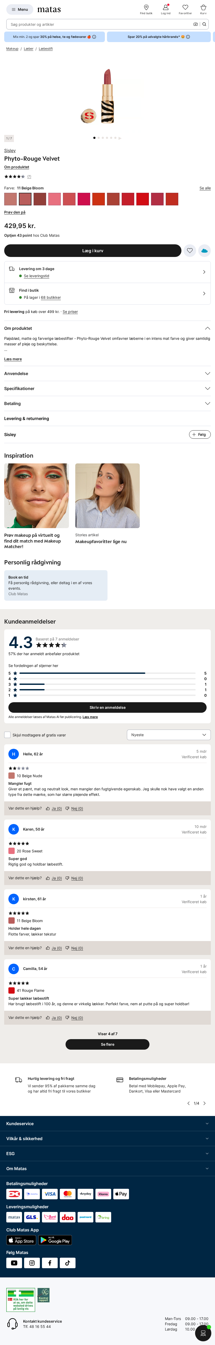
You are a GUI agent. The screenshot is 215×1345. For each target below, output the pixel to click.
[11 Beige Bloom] (25, 199)
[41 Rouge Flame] (142, 199)
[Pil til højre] (211, 37)
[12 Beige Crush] (40, 199)
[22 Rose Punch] (84, 199)
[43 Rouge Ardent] (172, 199)
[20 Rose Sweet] (54, 199)
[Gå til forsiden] (49, 9)
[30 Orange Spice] (98, 199)
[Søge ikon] (204, 24)
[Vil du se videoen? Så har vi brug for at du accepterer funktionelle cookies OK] (107, 96)
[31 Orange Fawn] (113, 199)
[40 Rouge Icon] (128, 199)
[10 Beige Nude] (10, 199)
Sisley (10, 150)
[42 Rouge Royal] (157, 199)
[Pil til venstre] (188, 1103)
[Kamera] (195, 24)
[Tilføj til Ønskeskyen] (204, 250)
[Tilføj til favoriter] (190, 250)
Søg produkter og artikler (32, 24)
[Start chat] (203, 1333)
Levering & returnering (26, 418)
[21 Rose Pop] (69, 199)
